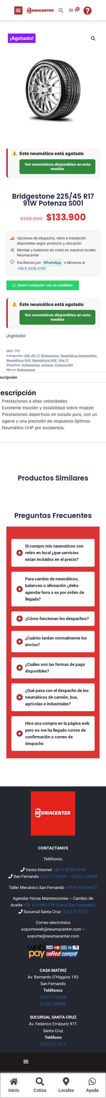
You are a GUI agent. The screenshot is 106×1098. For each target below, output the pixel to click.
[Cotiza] (40, 1082)
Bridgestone (50, 355)
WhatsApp (52, 262)
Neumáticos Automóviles (79, 355)
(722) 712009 (53, 997)
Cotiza (40, 1090)
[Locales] (66, 1082)
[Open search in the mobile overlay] (60, 10)
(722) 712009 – (55, 876)
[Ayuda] (92, 1082)
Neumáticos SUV (18, 360)
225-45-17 (31, 355)
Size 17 (63, 360)
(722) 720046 (85, 876)
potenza (47, 365)
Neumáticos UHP (44, 360)
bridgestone (31, 365)
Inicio (13, 1090)
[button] (18, 10)
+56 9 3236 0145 (31, 268)
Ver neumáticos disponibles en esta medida (57, 166)
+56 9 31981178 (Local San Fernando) (59, 905)
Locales (66, 1090)
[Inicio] (14, 1082)
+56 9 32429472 (81, 887)
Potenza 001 (64, 365)
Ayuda (92, 1090)
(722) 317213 (75, 911)
